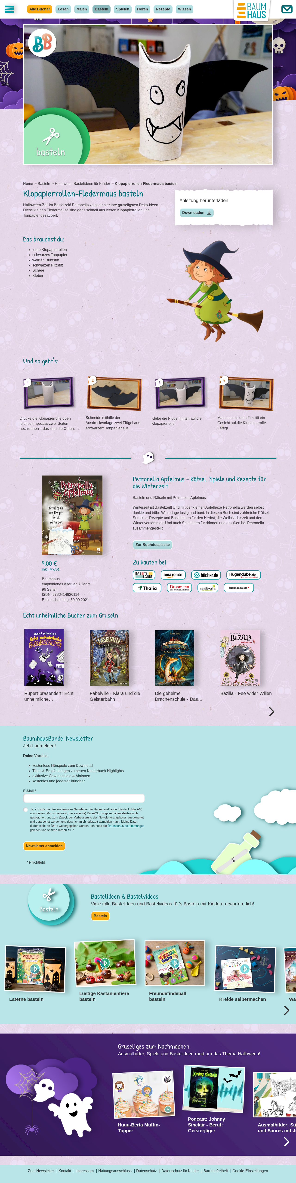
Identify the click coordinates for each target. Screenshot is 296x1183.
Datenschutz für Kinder (180, 1171)
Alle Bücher (39, 9)
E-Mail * (29, 791)
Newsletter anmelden (44, 846)
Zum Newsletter (41, 1171)
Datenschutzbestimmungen (126, 826)
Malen (82, 9)
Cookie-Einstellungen (250, 1171)
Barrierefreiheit (216, 1171)
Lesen (63, 9)
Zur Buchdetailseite (153, 545)
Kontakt (65, 1171)
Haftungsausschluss (115, 1171)
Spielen (122, 9)
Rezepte (163, 9)
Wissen (184, 9)
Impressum (85, 1171)
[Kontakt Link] (287, 9)
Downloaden (193, 213)
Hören (142, 9)
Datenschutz (146, 1171)
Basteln (101, 9)
